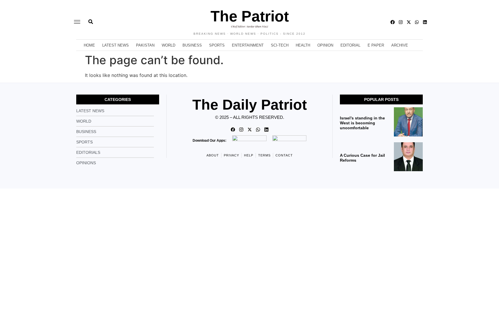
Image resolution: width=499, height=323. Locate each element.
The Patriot (250, 16)
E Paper (376, 45)
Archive (399, 45)
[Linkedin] (425, 22)
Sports (217, 45)
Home (89, 45)
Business (192, 45)
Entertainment (248, 45)
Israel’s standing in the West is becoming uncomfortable (362, 123)
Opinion (325, 45)
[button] (77, 22)
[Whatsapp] (417, 22)
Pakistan (145, 45)
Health (303, 45)
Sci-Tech (279, 45)
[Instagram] (401, 22)
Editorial (350, 45)
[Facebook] (392, 22)
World (168, 45)
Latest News (115, 45)
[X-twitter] (409, 22)
